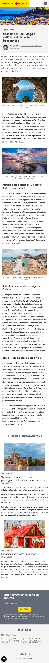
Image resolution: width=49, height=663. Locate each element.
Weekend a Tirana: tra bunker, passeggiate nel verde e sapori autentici (23, 479)
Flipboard (26, 629)
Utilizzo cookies (28, 658)
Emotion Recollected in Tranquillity (32, 46)
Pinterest (30, 629)
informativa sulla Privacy (12, 616)
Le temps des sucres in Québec (18, 554)
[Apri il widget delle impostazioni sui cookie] (4, 659)
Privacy (18, 658)
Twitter (22, 629)
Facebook (19, 629)
